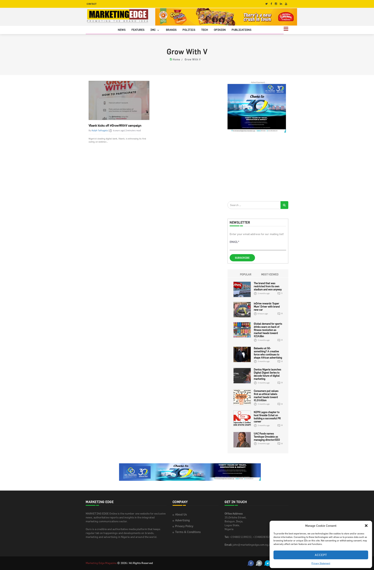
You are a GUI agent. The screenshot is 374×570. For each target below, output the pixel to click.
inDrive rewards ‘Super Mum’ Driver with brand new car (267, 306)
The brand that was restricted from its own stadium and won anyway (268, 286)
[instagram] (276, 4)
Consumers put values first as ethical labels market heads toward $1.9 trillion (266, 395)
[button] (366, 526)
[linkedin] (281, 4)
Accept (321, 555)
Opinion (220, 29)
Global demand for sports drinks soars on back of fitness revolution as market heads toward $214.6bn (268, 330)
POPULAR (245, 274)
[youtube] (286, 4)
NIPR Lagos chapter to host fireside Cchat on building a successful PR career (267, 417)
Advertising (182, 520)
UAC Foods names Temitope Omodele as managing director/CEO (267, 436)
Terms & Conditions (188, 532)
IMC (153, 29)
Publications (241, 29)
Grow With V (193, 59)
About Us (181, 514)
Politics (189, 29)
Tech (204, 29)
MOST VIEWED (270, 274)
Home (176, 59)
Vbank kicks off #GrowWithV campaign (115, 125)
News (122, 29)
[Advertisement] (257, 166)
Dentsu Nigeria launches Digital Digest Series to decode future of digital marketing (267, 374)
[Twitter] (266, 4)
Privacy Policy (184, 526)
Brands (171, 29)
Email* (234, 241)
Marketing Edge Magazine (101, 563)
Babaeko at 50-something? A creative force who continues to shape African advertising (268, 353)
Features (138, 29)
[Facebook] (271, 4)
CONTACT (92, 4)
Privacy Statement (320, 563)
